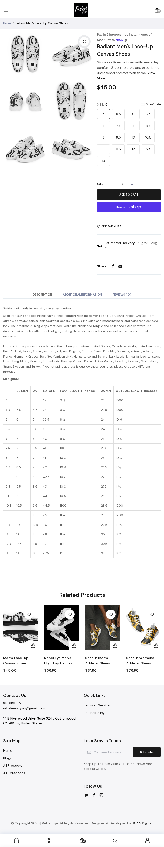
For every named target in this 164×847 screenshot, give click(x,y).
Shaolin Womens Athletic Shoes (140, 660)
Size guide (153, 104)
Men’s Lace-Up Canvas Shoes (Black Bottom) (16, 661)
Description (42, 294)
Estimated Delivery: (119, 243)
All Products (12, 765)
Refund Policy (94, 713)
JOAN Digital (142, 823)
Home (7, 23)
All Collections (14, 773)
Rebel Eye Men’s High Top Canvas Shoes (58, 661)
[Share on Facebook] (112, 266)
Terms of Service (97, 705)
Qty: (100, 184)
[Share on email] (120, 266)
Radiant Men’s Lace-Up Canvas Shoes (125, 50)
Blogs (7, 758)
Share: (102, 266)
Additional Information (82, 294)
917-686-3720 (13, 703)
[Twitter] (86, 795)
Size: (102, 104)
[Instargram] (101, 795)
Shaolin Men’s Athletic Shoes (97, 660)
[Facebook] (94, 795)
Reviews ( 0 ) (122, 294)
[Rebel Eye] (81, 10)
